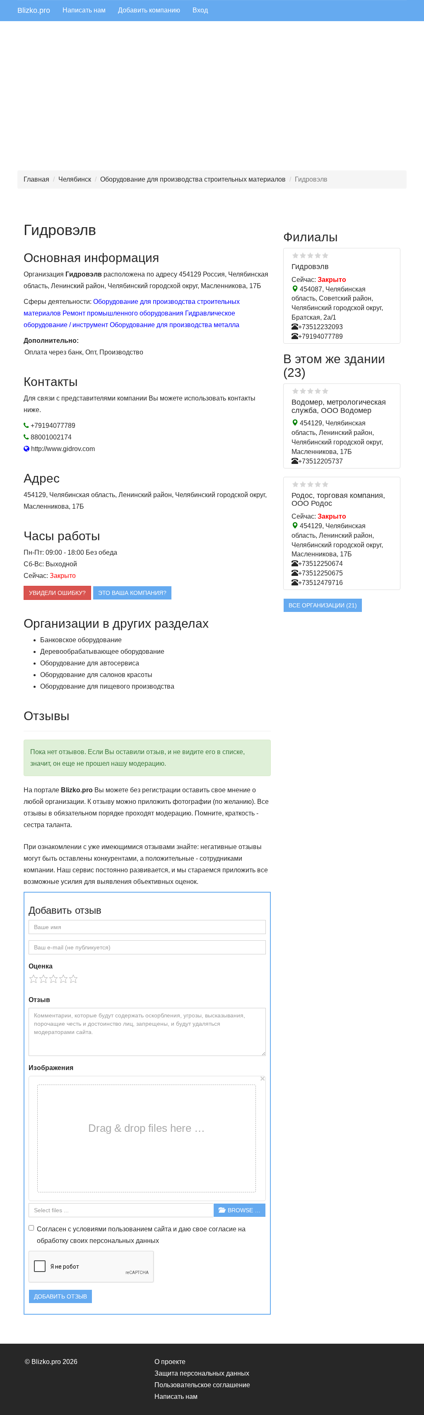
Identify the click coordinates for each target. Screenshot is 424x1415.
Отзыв (39, 999)
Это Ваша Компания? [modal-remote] (132, 593)
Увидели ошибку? (57, 593)
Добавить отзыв (60, 1296)
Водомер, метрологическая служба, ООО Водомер (339, 406)
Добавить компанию (149, 10)
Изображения (51, 1067)
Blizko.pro (33, 10)
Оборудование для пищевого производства (107, 686)
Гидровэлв (310, 266)
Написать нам (84, 10)
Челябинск (74, 179)
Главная (36, 179)
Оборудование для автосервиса (89, 663)
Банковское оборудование (81, 639)
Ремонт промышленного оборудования (123, 313)
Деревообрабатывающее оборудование (102, 651)
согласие (222, 1229)
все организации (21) (323, 605)
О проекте (170, 1361)
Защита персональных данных (201, 1373)
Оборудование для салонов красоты (96, 674)
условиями (89, 1229)
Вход (200, 10)
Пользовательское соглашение (202, 1384)
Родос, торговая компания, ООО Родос (338, 499)
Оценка (41, 966)
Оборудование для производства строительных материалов (193, 179)
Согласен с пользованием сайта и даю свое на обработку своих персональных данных (141, 1235)
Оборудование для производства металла (174, 324)
